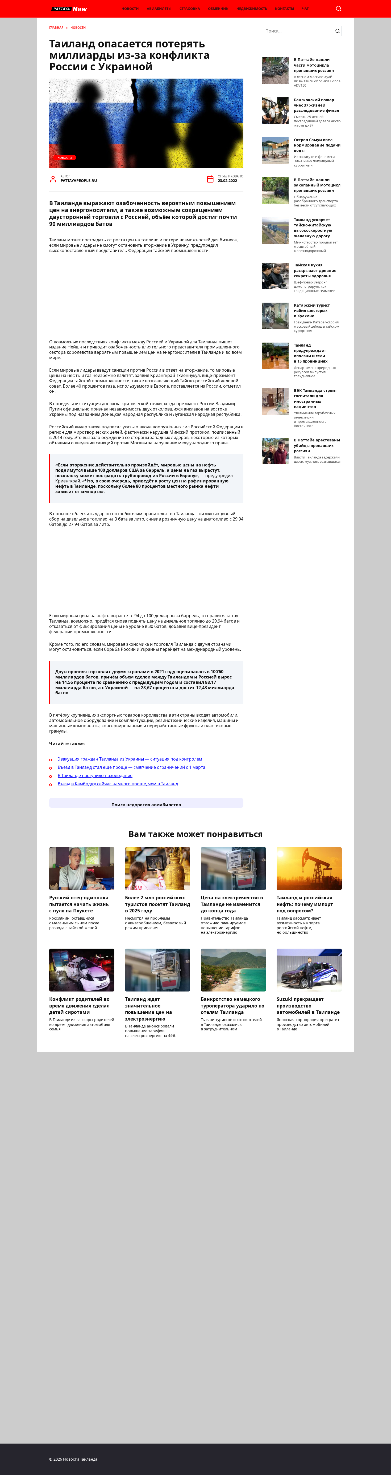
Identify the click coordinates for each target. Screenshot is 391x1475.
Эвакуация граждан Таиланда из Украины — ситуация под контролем (130, 759)
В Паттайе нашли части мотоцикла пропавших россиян (314, 65)
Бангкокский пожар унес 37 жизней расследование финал (316, 105)
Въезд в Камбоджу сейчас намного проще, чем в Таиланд (118, 784)
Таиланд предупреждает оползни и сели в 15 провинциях (310, 353)
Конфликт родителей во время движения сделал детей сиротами (79, 1005)
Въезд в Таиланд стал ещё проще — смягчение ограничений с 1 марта (131, 767)
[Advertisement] (146, 298)
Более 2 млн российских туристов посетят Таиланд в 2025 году (157, 904)
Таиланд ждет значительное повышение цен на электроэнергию (148, 1009)
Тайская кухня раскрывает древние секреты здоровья (315, 270)
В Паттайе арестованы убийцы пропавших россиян (317, 445)
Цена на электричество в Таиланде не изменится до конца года (232, 904)
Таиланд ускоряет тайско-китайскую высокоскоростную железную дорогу (313, 227)
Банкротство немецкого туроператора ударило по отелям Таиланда (232, 1005)
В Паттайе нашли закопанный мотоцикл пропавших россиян (317, 185)
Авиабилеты (159, 8)
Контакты (284, 8)
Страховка (190, 8)
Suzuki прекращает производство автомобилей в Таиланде (308, 1005)
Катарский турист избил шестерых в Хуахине (312, 310)
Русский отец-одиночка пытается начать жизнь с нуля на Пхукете (79, 904)
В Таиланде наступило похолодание (95, 775)
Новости (130, 8)
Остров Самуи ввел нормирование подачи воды (317, 145)
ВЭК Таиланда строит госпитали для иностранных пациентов (315, 398)
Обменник (218, 8)
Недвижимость (251, 8)
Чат (305, 8)
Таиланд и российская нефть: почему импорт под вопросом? (305, 904)
